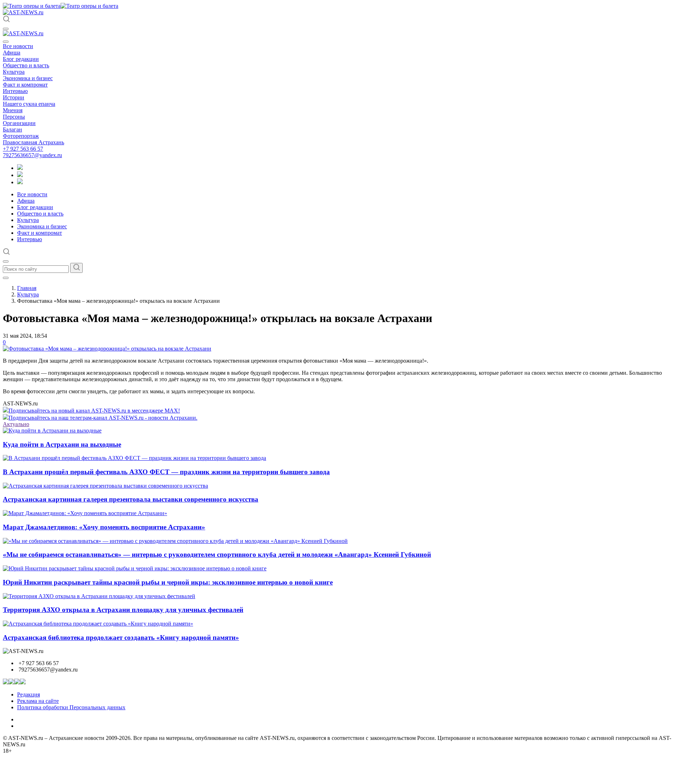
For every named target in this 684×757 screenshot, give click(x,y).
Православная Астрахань (33, 142)
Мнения (12, 110)
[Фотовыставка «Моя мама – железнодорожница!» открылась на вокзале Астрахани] (107, 349)
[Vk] (20, 182)
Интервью (15, 91)
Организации (19, 123)
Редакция (28, 694)
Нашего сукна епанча (29, 104)
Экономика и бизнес (28, 78)
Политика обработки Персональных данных (71, 707)
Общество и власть (26, 65)
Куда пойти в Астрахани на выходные (62, 444)
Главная (26, 288)
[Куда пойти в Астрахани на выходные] (52, 430)
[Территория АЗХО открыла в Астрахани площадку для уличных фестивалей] (99, 596)
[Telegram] (20, 168)
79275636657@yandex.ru (32, 155)
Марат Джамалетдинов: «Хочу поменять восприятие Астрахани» (104, 527)
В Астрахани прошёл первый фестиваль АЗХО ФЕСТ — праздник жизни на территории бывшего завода (166, 472)
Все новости (18, 46)
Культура (14, 72)
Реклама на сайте (38, 701)
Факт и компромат (25, 85)
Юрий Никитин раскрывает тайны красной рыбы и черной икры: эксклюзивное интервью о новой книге (168, 582)
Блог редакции (21, 59)
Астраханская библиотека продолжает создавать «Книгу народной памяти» (121, 637)
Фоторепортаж (21, 136)
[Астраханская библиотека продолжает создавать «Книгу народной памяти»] (98, 624)
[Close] (6, 42)
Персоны (14, 117)
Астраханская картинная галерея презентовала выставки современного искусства (130, 499)
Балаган (12, 129)
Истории (13, 97)
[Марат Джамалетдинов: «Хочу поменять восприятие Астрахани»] (85, 513)
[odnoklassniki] (20, 175)
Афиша (11, 53)
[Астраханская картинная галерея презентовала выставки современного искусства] (105, 486)
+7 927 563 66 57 (23, 149)
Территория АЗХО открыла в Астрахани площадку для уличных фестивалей (123, 609)
